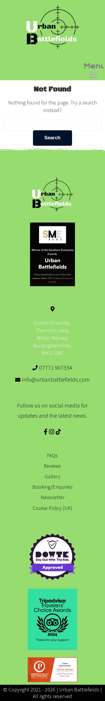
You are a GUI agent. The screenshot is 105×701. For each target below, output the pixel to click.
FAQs (52, 455)
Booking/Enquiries (52, 486)
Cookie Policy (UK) (52, 508)
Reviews (52, 465)
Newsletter (52, 497)
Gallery (52, 476)
